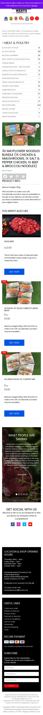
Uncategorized (9, 116)
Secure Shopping (11, 627)
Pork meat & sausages (12, 93)
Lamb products (9, 90)
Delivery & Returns (11, 611)
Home (4, 31)
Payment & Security (12, 616)
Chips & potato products (13, 70)
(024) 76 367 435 (27, 24)
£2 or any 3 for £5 (10, 48)
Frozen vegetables (10, 86)
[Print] (23, 176)
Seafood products (11, 101)
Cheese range (8, 63)
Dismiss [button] (34, 5)
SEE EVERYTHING (14, 31)
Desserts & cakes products (14, 74)
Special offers (8, 109)
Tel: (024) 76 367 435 (12, 588)
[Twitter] (11, 176)
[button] (37, 126)
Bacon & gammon (10, 55)
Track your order (11, 608)
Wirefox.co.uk (35, 712)
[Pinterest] (17, 176)
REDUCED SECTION (9, 97)
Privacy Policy (9, 613)
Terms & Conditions (12, 619)
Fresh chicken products (13, 82)
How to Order (9, 622)
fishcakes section (10, 78)
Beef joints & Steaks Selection (16, 59)
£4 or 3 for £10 (8, 51)
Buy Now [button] (14, 271)
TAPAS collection (10, 113)
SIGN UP (11, 686)
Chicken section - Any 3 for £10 (16, 67)
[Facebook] (5, 176)
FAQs (6, 629)
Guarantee (8, 624)
